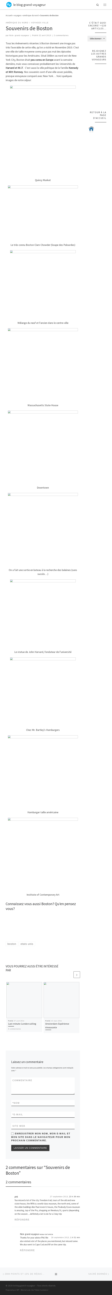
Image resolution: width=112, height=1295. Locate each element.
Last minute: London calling (22, 1023)
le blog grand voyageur (24, 1285)
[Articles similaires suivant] (77, 974)
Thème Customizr (41, 1290)
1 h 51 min (75, 1238)
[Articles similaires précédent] (69, 974)
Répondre (22, 1219)
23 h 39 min (74, 1197)
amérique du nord (30, 15)
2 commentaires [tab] (18, 1181)
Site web (18, 1126)
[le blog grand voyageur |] (9, 4)
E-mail (17, 1114)
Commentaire (22, 1080)
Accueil (9, 15)
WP (18, 1290)
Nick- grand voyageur (19, 35)
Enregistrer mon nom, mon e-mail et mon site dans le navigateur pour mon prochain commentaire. (40, 1137)
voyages (17, 15)
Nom (16, 1103)
